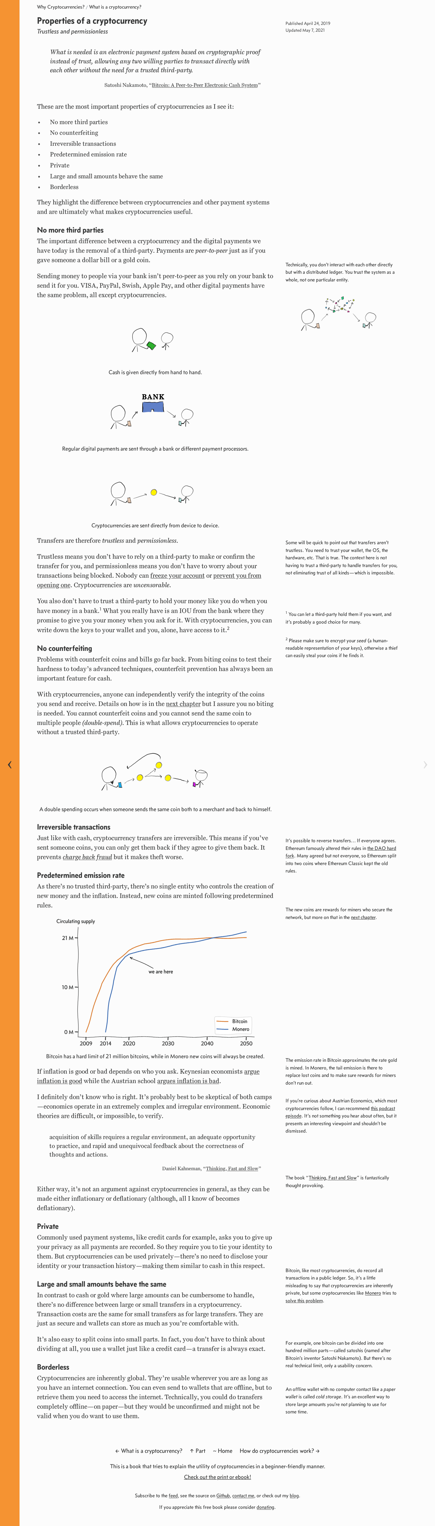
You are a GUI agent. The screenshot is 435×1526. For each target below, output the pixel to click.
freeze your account (177, 575)
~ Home (222, 1450)
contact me (243, 1495)
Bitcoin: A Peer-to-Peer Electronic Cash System (205, 85)
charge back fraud (87, 857)
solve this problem (304, 1300)
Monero (373, 1293)
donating (265, 1507)
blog (294, 1495)
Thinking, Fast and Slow (232, 1168)
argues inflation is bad (188, 1081)
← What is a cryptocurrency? (148, 1450)
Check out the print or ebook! (217, 1476)
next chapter (183, 704)
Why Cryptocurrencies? (61, 7)
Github (223, 1495)
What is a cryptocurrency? (115, 7)
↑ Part (197, 1450)
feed (173, 1495)
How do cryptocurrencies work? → (280, 1450)
